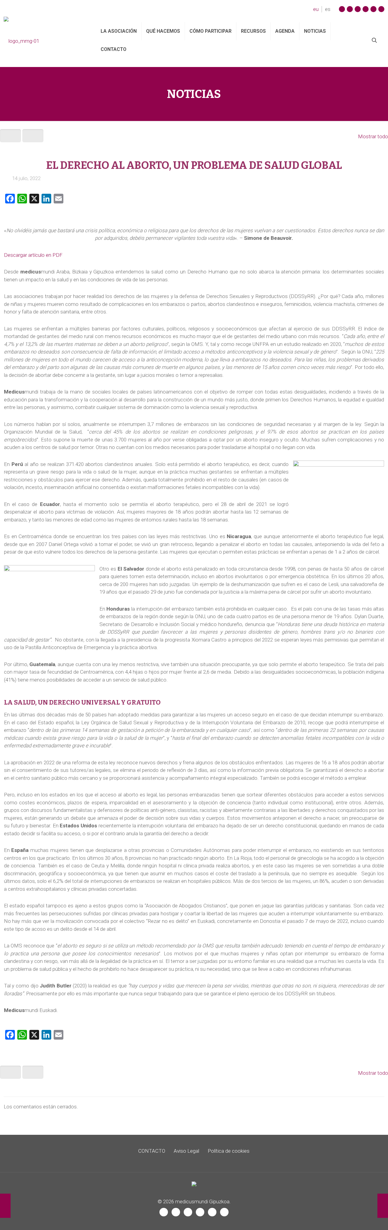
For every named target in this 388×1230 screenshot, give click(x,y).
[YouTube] (358, 9)
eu (316, 9)
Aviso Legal (186, 1151)
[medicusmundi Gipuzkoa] (45, 40)
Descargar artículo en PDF (33, 255)
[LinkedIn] (373, 9)
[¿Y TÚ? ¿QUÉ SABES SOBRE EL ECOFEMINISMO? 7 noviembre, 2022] (382, 1206)
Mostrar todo (373, 136)
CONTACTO (151, 1151)
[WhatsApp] (381, 9)
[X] (366, 9)
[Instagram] (342, 9)
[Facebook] (350, 9)
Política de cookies (228, 1151)
